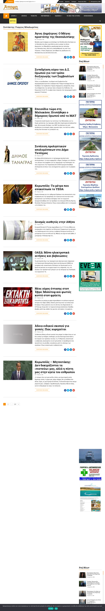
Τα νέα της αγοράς (73, 16)
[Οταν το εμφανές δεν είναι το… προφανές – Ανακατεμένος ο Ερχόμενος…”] (82, 96)
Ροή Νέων (84, 61)
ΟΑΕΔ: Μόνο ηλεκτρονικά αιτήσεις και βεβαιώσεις (52, 254)
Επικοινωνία (88, 16)
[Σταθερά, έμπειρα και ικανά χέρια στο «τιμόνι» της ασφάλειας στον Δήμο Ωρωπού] (82, 77)
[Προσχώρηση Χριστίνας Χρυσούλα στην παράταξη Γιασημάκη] (82, 69)
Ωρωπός (67, 1)
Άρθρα (13, 16)
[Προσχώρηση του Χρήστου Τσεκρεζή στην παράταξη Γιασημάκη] (82, 87)
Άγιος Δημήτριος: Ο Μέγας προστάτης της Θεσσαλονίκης (54, 35)
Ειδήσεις (58, 16)
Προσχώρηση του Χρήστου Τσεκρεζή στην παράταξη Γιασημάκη (93, 86)
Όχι (56, 608)
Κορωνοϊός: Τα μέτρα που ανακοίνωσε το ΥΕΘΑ (52, 187)
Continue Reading (42, 57)
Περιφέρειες (45, 16)
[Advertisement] (90, 235)
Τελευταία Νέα (82, 1)
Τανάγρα (73, 1)
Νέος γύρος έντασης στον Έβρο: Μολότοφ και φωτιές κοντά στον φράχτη (53, 292)
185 (15, 404)
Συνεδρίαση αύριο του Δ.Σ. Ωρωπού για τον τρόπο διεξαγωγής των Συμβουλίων (54, 73)
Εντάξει (51, 608)
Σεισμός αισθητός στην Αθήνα (55, 222)
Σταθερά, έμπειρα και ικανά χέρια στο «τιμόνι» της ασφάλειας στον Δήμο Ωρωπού (93, 77)
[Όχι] (103, 607)
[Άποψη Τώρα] (6, 15)
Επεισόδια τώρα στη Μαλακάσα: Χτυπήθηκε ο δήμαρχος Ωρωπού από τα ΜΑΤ (55, 112)
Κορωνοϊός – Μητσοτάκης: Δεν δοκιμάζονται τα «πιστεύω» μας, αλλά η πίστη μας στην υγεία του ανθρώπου (55, 367)
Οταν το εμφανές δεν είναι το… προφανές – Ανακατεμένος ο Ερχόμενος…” (94, 95)
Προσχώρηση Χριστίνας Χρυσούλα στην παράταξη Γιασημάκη (93, 68)
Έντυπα (61, 1)
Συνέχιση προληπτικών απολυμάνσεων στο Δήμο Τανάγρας (51, 149)
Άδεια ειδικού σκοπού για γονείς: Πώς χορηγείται (52, 327)
